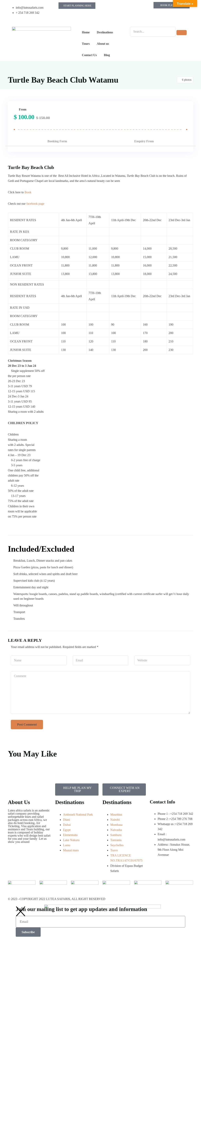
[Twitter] (128, 7)
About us (103, 43)
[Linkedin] (118, 18)
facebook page (35, 203)
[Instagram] (118, 7)
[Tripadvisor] (139, 7)
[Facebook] (107, 7)
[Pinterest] (107, 18)
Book (28, 192)
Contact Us (89, 55)
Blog (107, 55)
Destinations (105, 32)
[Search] (181, 32)
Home (86, 32)
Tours (86, 43)
